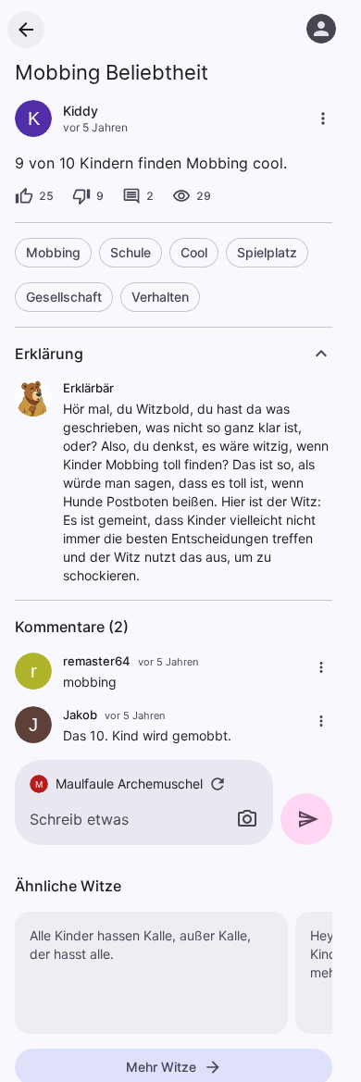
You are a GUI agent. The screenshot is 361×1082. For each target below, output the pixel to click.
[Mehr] (323, 118)
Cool (193, 252)
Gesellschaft (64, 297)
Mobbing (53, 252)
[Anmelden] (321, 28)
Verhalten (160, 297)
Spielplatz (267, 252)
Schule (130, 252)
